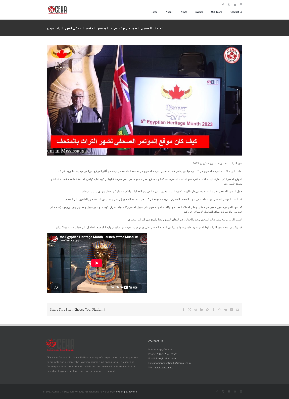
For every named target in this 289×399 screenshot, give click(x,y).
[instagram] (241, 4)
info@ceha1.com (166, 358)
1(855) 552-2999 (167, 354)
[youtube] (235, 4)
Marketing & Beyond (125, 391)
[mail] (241, 391)
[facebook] (223, 4)
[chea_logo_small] (57, 6)
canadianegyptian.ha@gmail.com (171, 363)
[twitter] (229, 4)
